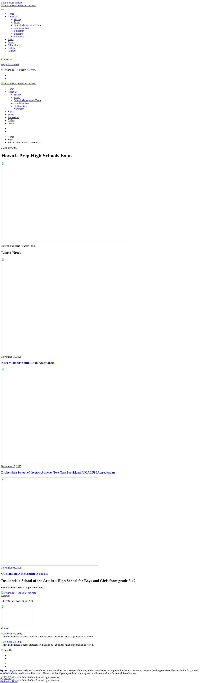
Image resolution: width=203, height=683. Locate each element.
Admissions (13, 45)
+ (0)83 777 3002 (10, 64)
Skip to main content (11, 2)
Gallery (11, 48)
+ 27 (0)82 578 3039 (11, 642)
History (17, 19)
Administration (21, 28)
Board (17, 22)
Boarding (18, 33)
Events (11, 42)
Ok (1, 678)
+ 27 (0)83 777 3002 (11, 633)
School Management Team (27, 25)
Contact (11, 50)
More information (9, 681)
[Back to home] (18, 5)
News (10, 39)
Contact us (6, 59)
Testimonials (20, 106)
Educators (19, 30)
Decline (8, 678)
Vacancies (19, 36)
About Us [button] (12, 91)
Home (11, 13)
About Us (12, 16)
